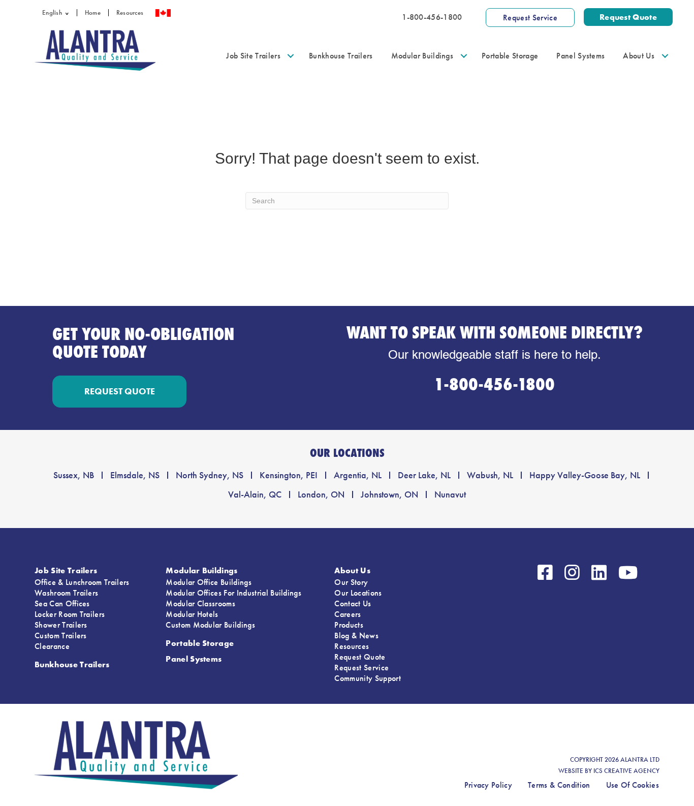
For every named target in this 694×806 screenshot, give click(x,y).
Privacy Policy (488, 785)
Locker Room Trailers (70, 614)
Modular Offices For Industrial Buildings (233, 593)
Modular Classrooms (200, 603)
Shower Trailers (61, 625)
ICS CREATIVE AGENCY (626, 771)
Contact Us (352, 603)
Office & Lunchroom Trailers (82, 582)
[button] (69, 12)
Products (348, 625)
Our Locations (358, 593)
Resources (129, 12)
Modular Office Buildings (208, 582)
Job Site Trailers (253, 55)
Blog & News (356, 635)
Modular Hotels (192, 614)
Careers (347, 614)
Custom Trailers (61, 635)
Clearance (52, 646)
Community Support (367, 678)
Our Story (351, 582)
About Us (638, 55)
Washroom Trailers (66, 593)
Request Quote (359, 657)
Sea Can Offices (62, 603)
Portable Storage (510, 55)
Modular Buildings (422, 55)
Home (93, 12)
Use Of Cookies (632, 785)
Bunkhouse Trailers (341, 55)
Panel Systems (580, 55)
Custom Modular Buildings (210, 625)
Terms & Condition (559, 785)
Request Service (361, 667)
